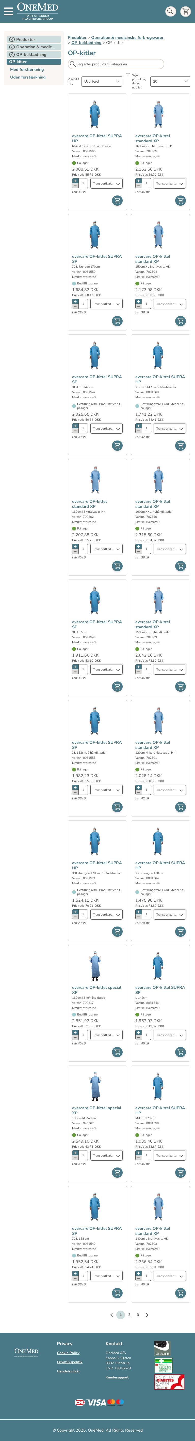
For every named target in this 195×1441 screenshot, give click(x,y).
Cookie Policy (68, 1353)
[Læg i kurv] (117, 200)
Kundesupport (117, 1377)
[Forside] (37, 11)
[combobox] (102, 81)
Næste (144, 1315)
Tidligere (114, 1315)
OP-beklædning (86, 42)
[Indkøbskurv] (185, 11)
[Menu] (8, 11)
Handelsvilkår (68, 1371)
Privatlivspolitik (70, 1362)
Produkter (77, 37)
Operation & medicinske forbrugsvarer (127, 37)
